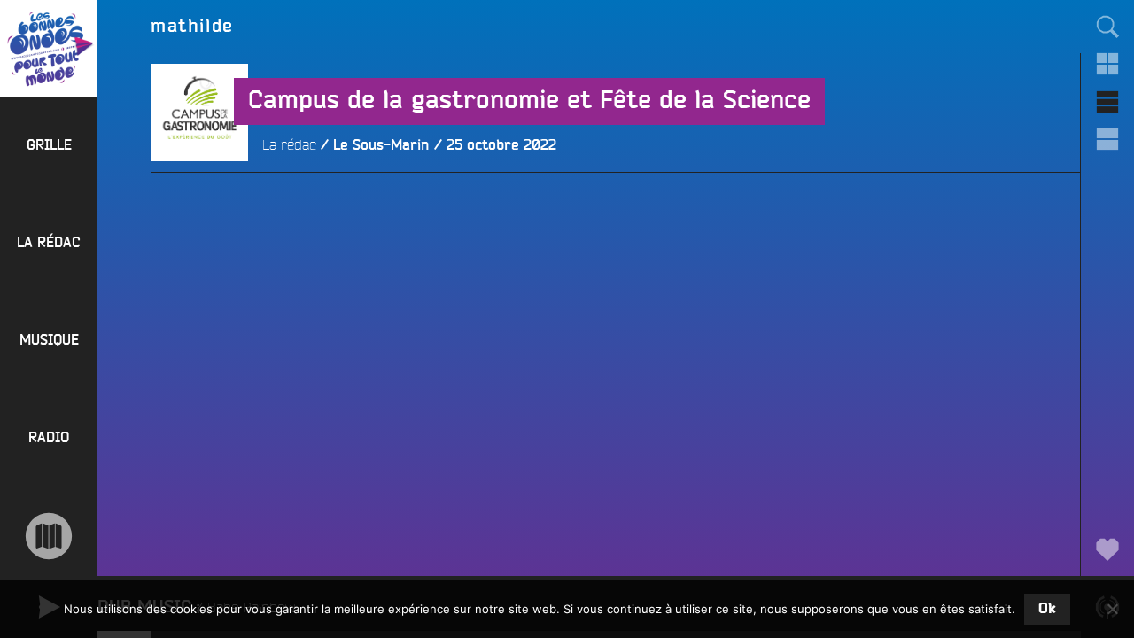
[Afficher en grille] (1107, 63)
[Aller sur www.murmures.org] (48, 536)
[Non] (1112, 609)
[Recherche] (1107, 26)
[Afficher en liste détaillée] (1107, 139)
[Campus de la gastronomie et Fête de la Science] (199, 210)
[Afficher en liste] (1107, 102)
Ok (1047, 609)
